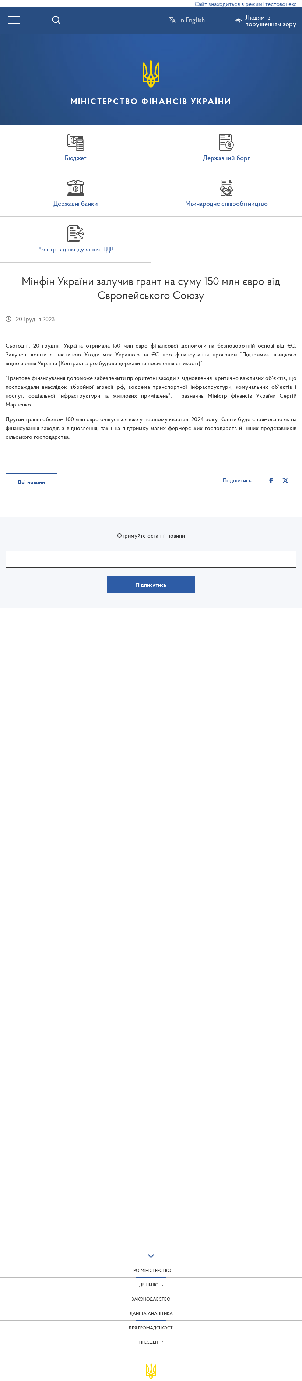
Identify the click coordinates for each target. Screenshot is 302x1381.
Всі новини (31, 482)
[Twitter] (286, 480)
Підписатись (151, 584)
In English (192, 20)
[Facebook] (271, 480)
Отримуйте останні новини (151, 535)
